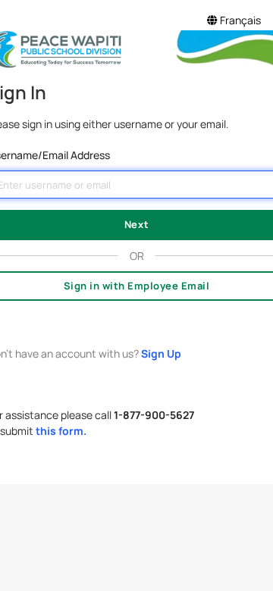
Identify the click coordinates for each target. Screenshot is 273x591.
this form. (61, 431)
